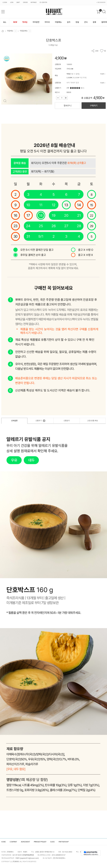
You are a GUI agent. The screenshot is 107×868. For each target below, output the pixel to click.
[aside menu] (3, 11)
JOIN (11, 2)
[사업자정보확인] (28, 855)
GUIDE (52, 842)
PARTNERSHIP (64, 842)
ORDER (25, 2)
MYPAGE (34, 2)
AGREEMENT (25, 842)
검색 (104, 11)
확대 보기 (5, 101)
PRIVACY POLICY (40, 842)
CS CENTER (43, 2)
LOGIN (5, 2)
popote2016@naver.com (29, 858)
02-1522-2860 (67, 852)
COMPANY (13, 842)
